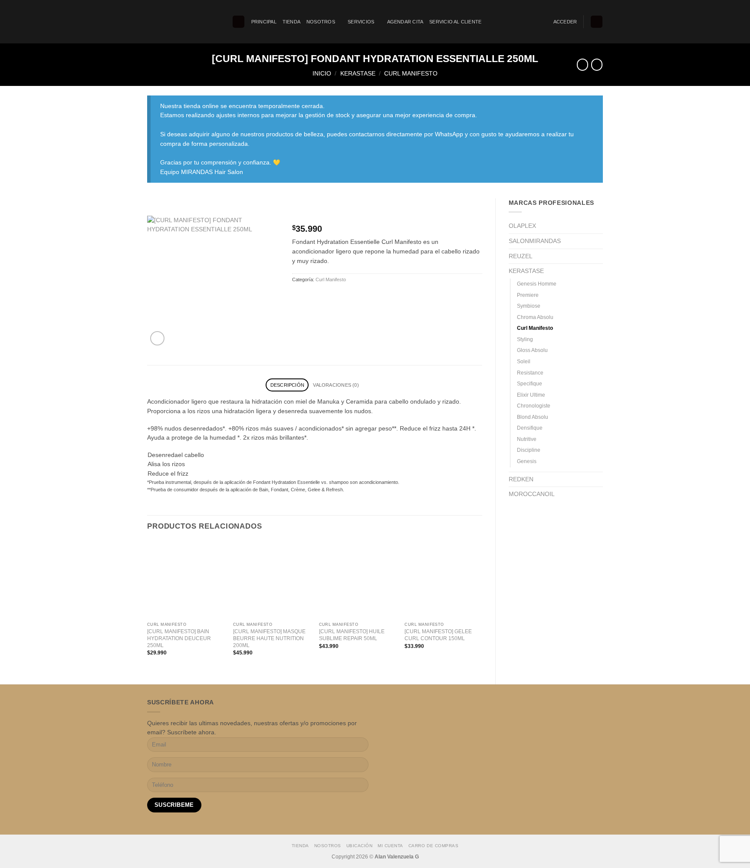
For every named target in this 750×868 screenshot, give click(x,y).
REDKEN (521, 479)
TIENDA (291, 21)
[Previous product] (596, 64)
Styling (525, 339)
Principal (263, 21)
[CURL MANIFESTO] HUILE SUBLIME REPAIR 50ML (352, 634)
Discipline (528, 450)
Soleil (523, 361)
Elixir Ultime (531, 395)
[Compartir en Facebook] (299, 297)
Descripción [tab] (287, 385)
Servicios (361, 21)
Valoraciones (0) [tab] (336, 385)
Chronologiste (533, 406)
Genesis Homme (536, 284)
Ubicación (359, 845)
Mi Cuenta (390, 845)
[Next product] (582, 64)
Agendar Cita (405, 21)
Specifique (529, 384)
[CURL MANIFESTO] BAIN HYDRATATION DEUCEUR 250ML (179, 638)
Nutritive (526, 439)
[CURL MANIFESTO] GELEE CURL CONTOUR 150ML (438, 634)
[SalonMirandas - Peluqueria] (183, 22)
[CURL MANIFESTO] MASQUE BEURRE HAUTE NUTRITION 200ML (269, 638)
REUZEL (521, 256)
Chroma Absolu (535, 317)
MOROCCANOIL (532, 494)
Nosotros (320, 21)
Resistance (530, 373)
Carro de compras (433, 845)
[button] (238, 22)
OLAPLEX (522, 226)
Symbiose (528, 306)
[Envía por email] (312, 297)
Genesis (526, 461)
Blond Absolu (532, 417)
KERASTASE (357, 73)
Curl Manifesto (411, 73)
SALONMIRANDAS (535, 241)
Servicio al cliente (455, 21)
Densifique (530, 428)
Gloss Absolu (532, 350)
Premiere (528, 295)
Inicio (321, 73)
